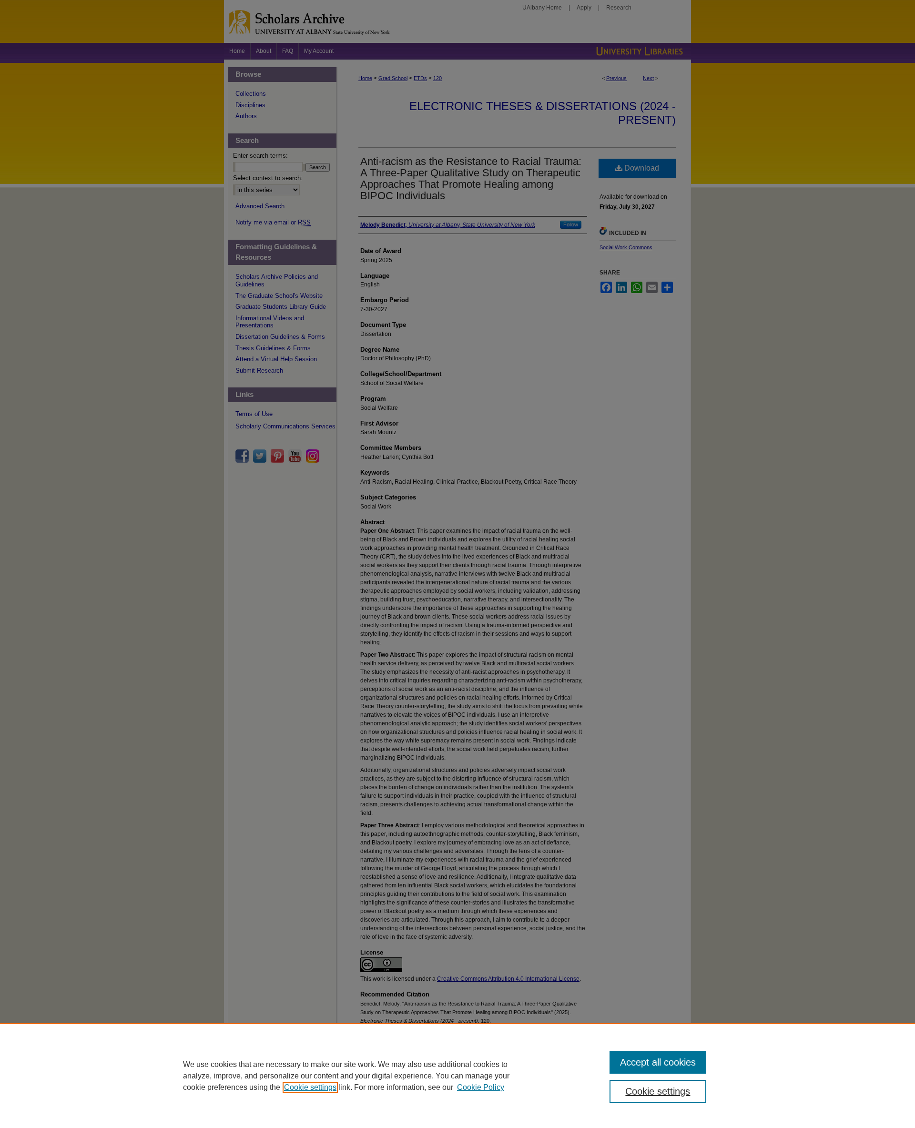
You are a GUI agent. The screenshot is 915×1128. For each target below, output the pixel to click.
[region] (457, 1075)
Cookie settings (310, 1087)
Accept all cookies (658, 1062)
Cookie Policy (480, 1087)
